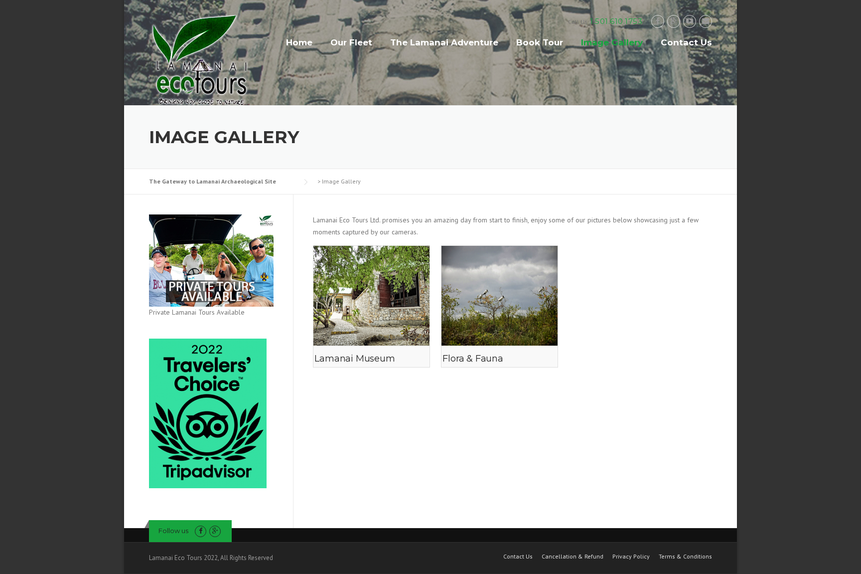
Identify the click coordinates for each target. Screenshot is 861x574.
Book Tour (539, 42)
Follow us (173, 531)
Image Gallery (612, 42)
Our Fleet (351, 42)
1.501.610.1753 (616, 21)
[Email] (705, 21)
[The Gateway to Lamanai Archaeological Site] (199, 59)
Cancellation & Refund (572, 557)
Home (299, 42)
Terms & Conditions (685, 557)
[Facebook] (657, 21)
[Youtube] (689, 21)
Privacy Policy (631, 557)
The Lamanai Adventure (444, 42)
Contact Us (686, 42)
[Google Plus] (673, 21)
